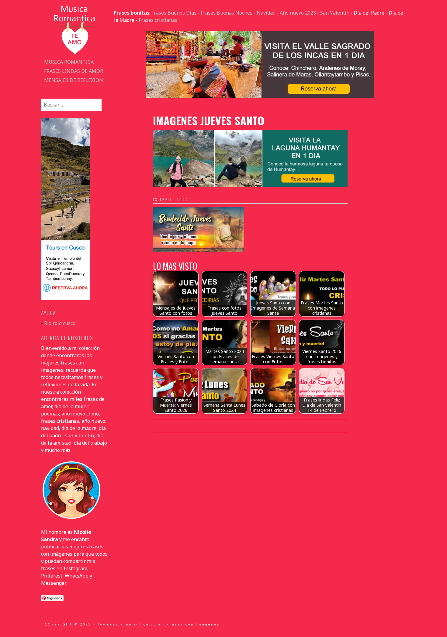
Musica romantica (69, 62)
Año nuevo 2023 (298, 12)
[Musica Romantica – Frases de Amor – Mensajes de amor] (74, 53)
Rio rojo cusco (59, 323)
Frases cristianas (158, 20)
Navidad (266, 12)
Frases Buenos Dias (173, 12)
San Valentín (334, 12)
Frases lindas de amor (73, 71)
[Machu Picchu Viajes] (260, 96)
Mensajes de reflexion (73, 80)
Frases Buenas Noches (226, 12)
